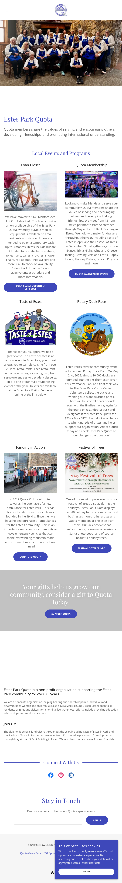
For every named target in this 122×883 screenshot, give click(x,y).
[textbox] (48, 820)
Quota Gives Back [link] (30, 853)
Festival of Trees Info (91, 548)
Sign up (97, 820)
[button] (12, 10)
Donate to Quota (30, 556)
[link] (61, 10)
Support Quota (61, 613)
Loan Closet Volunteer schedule (30, 287)
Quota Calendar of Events (91, 273)
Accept (86, 871)
